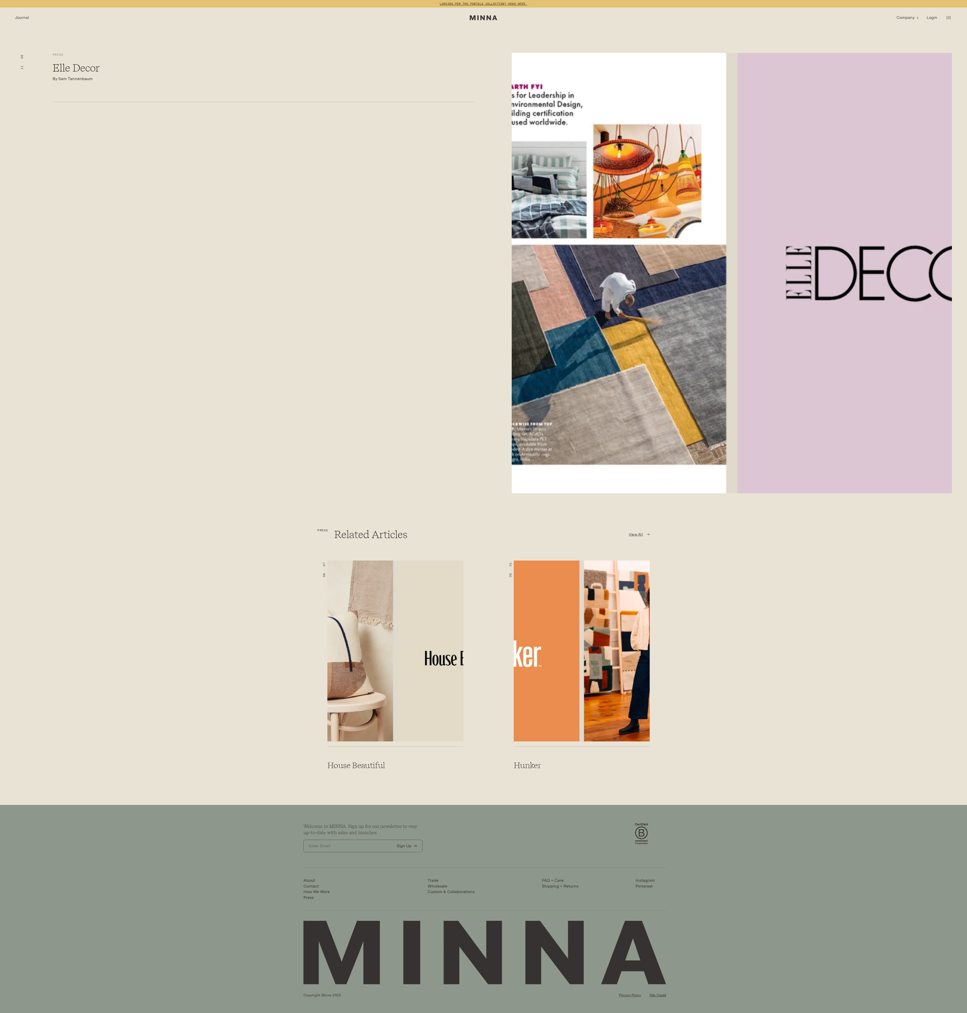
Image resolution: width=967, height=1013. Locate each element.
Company (905, 17)
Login (932, 17)
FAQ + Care (553, 880)
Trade (433, 880)
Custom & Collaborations (451, 891)
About (309, 880)
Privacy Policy (630, 995)
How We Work (316, 891)
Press (58, 54)
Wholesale (437, 886)
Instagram (645, 880)
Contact (311, 886)
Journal (22, 17)
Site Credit (657, 995)
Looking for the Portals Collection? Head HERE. (483, 4)
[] (948, 18)
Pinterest (644, 886)
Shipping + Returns (560, 886)
